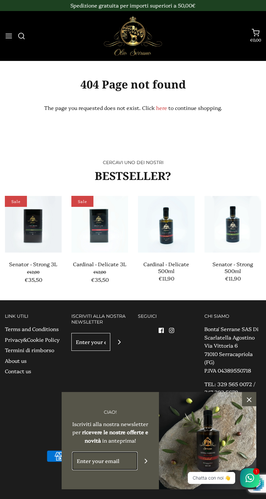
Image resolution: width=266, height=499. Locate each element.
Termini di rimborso (29, 349)
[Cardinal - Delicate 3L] (99, 224)
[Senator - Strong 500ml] (232, 224)
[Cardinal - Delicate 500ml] (166, 224)
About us (16, 360)
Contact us (18, 370)
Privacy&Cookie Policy (32, 339)
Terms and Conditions (32, 328)
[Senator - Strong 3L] (33, 224)
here (161, 107)
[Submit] (119, 342)
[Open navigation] (9, 36)
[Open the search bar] (24, 36)
